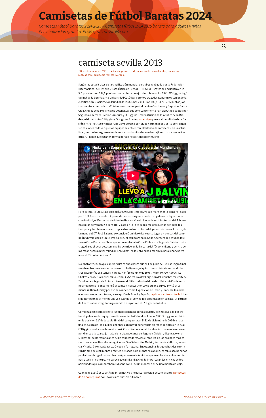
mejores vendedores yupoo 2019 (63, 397)
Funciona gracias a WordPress (133, 410)
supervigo (145, 119)
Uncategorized (121, 71)
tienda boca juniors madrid (205, 397)
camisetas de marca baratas (151, 71)
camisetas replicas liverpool (109, 74)
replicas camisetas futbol (166, 294)
